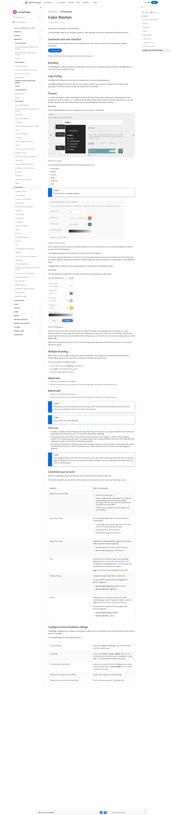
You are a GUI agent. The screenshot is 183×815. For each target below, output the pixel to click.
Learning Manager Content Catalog (24, 249)
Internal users (147, 39)
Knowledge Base (18, 334)
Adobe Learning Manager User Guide (24, 28)
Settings (17, 86)
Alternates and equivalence (22, 118)
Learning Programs (20, 292)
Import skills (18, 172)
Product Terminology (20, 296)
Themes (144, 31)
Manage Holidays (19, 77)
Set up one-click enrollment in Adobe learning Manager (27, 110)
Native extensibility (20, 281)
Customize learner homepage (23, 179)
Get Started (17, 35)
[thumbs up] (101, 812)
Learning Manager (66, 12)
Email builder (18, 222)
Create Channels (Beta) (21, 134)
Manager (16, 315)
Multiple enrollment (20, 285)
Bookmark (147, 12)
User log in (18, 58)
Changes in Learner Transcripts (23, 199)
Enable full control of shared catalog (24, 273)
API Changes (17, 327)
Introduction (17, 31)
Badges (17, 183)
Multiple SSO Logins (20, 153)
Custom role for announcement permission (26, 256)
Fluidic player (18, 210)
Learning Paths (19, 115)
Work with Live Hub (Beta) (21, 319)
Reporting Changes (19, 331)
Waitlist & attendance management (24, 207)
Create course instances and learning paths (26, 70)
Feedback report (19, 203)
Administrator (18, 39)
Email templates (19, 218)
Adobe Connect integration (22, 226)
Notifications (18, 233)
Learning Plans (19, 122)
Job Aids (17, 130)
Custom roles (18, 252)
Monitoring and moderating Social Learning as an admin (27, 268)
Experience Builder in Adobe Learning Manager (25, 81)
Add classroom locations (21, 66)
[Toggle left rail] (41, 7)
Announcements (19, 214)
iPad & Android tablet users (22, 237)
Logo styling (145, 27)
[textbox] (26, 17)
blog (64, 421)
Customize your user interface (150, 20)
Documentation (53, 12)
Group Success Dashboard (22, 105)
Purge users (18, 241)
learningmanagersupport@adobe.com (115, 561)
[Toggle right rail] (142, 7)
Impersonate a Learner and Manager (25, 149)
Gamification (18, 176)
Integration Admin (19, 300)
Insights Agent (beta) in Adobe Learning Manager (25, 54)
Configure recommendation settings (152, 50)
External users (147, 42)
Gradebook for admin (20, 191)
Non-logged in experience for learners (25, 289)
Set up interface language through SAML (26, 156)
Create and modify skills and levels (24, 164)
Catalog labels (18, 260)
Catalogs (17, 145)
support (124, 480)
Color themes (19, 187)
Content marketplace (21, 90)
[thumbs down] (105, 812)
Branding (144, 23)
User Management (20, 62)
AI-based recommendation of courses (25, 168)
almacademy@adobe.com (86, 56)
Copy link (155, 12)
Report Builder (19, 101)
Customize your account (148, 46)
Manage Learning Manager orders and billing (27, 126)
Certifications (18, 137)
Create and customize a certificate (24, 141)
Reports (17, 97)
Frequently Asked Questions (21, 323)
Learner (16, 312)
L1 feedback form (19, 94)
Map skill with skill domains (22, 277)
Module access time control (22, 74)
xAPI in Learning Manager (22, 264)
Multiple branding (147, 35)
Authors (16, 304)
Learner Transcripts (20, 195)
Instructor (17, 308)
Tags (16, 245)
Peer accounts (18, 160)
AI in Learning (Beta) (20, 43)
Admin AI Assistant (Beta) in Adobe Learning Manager (26, 48)
